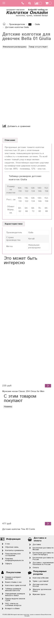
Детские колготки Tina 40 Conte (18, 529)
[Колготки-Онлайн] (27, 12)
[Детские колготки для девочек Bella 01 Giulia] (27, 82)
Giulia (37, 24)
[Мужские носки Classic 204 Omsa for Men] (27, 324)
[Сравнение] (38, 3)
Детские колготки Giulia (17, 27)
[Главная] (4, 24)
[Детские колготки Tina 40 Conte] (27, 462)
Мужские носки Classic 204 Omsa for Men (23, 391)
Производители (17, 24)
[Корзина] (48, 3)
